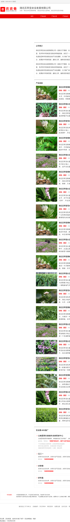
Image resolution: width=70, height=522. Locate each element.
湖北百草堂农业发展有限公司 (35, 7)
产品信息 (43, 16)
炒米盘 (41, 478)
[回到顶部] (68, 519)
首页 (32, 16)
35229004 (42, 506)
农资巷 (2, 1)
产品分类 (54, 16)
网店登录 (50, 506)
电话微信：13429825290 (7, 521)
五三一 (41, 454)
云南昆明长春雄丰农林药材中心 (50, 435)
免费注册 (57, 506)
